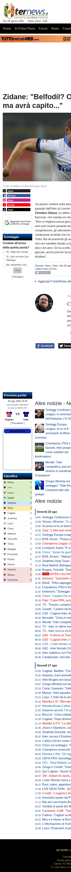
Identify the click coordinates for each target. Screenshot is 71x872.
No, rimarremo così (16, 264)
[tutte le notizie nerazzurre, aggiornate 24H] (26, 11)
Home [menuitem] (7, 28)
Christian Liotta (46, 269)
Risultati (17, 276)
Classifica (10, 476)
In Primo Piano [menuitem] (25, 28)
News (48, 265)
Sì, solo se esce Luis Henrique (17, 258)
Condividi (46, 345)
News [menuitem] (55, 28)
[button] (17, 270)
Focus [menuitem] (43, 28)
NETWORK (62, 850)
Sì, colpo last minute (17, 251)
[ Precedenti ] (17, 423)
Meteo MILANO (17, 431)
